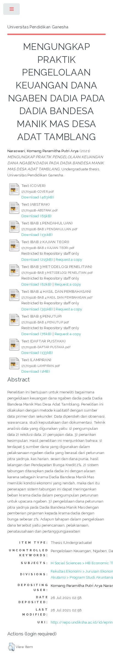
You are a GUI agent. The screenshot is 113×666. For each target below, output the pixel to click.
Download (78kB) (36, 334)
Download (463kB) (37, 197)
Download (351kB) (37, 309)
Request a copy (69, 259)
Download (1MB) (35, 371)
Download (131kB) (37, 234)
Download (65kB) (36, 216)
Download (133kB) (37, 352)
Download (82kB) (36, 284)
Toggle (12, 10)
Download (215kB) (37, 259)
